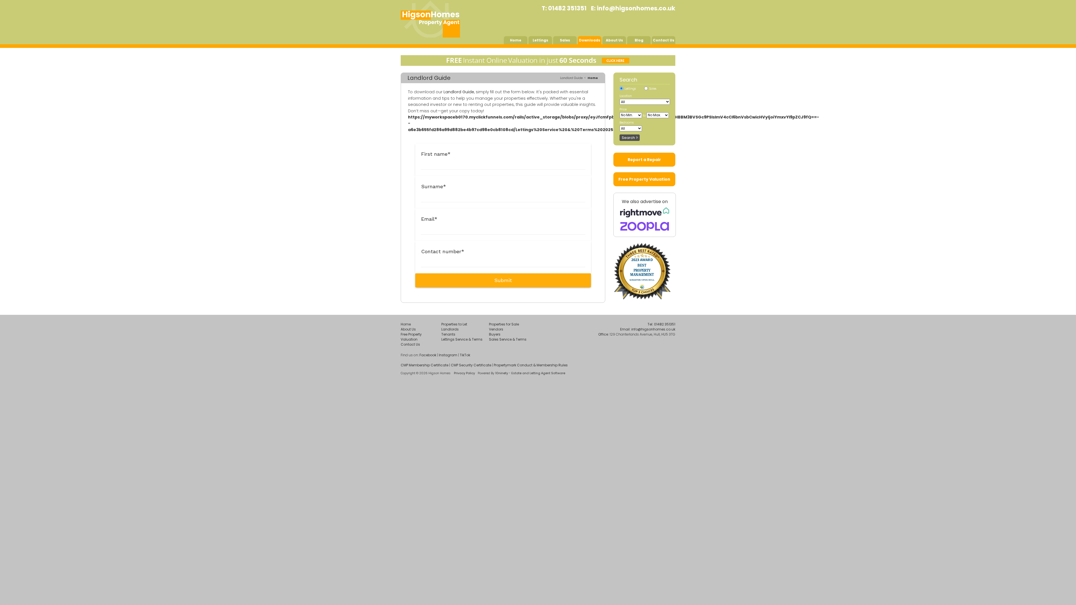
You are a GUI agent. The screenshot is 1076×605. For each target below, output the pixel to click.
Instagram (448, 355)
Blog (639, 40)
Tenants (448, 334)
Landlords (450, 329)
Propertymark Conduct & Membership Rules (531, 365)
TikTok (465, 355)
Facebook (427, 355)
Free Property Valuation (644, 179)
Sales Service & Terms (508, 339)
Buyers (494, 334)
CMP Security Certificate (471, 365)
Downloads (589, 40)
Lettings (540, 40)
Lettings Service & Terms (462, 339)
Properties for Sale (504, 324)
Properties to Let (454, 324)
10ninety (501, 373)
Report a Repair (644, 159)
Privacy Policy (464, 373)
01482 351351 (567, 8)
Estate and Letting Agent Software (538, 373)
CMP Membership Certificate (424, 365)
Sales (565, 40)
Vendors (496, 329)
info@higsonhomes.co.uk (636, 8)
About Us (614, 40)
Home (515, 40)
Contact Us (663, 40)
